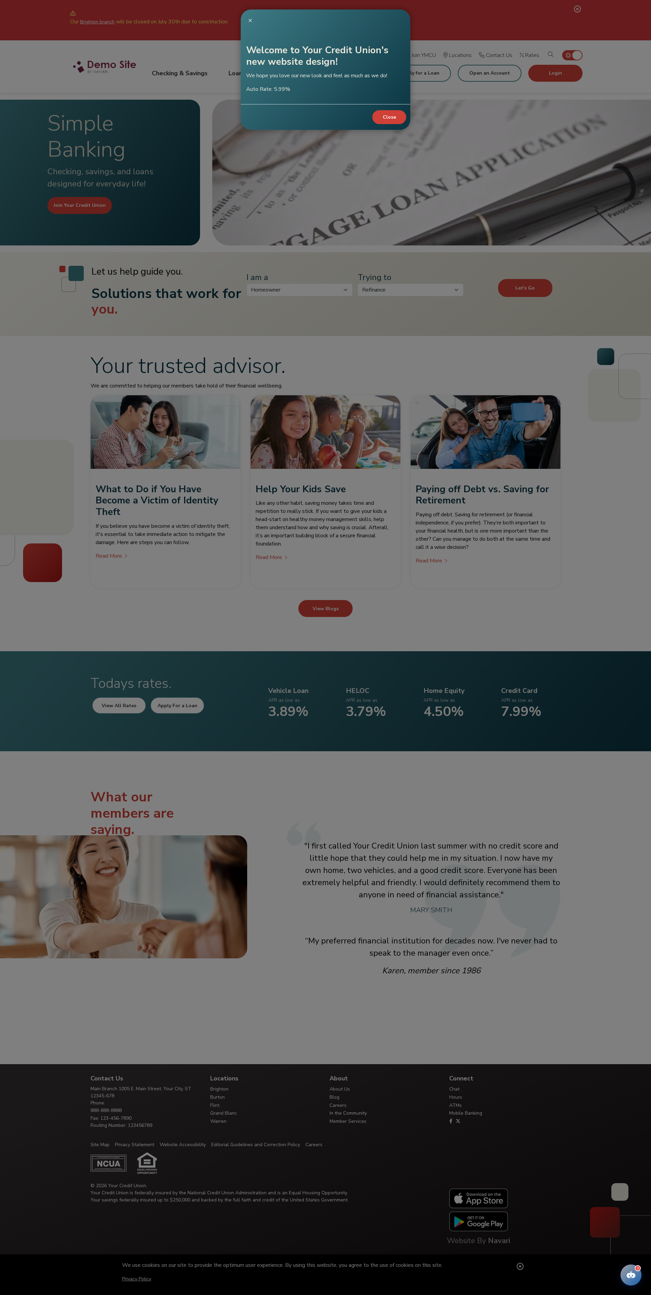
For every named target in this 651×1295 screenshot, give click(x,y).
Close (389, 117)
